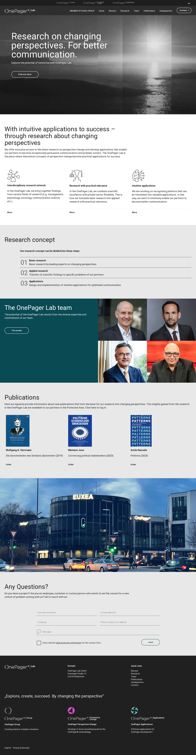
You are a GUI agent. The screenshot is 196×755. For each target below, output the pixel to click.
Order (8, 464)
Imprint (8, 748)
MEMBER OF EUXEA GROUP (82, 11)
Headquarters (166, 11)
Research (125, 11)
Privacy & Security (21, 748)
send (150, 642)
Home (101, 11)
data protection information (68, 643)
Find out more (24, 74)
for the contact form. (91, 643)
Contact (183, 10)
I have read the (49, 643)
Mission (112, 11)
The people (17, 330)
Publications (149, 11)
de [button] (189, 3)
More (9, 212)
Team (136, 11)
